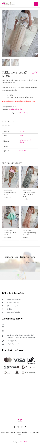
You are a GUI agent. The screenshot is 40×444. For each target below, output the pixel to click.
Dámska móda (13, 109)
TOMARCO (23, 442)
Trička (20, 109)
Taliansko (22, 151)
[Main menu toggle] (36, 4)
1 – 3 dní (22, 131)
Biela (21, 136)
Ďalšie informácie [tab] (8, 122)
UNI (20, 146)
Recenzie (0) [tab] (6, 126)
